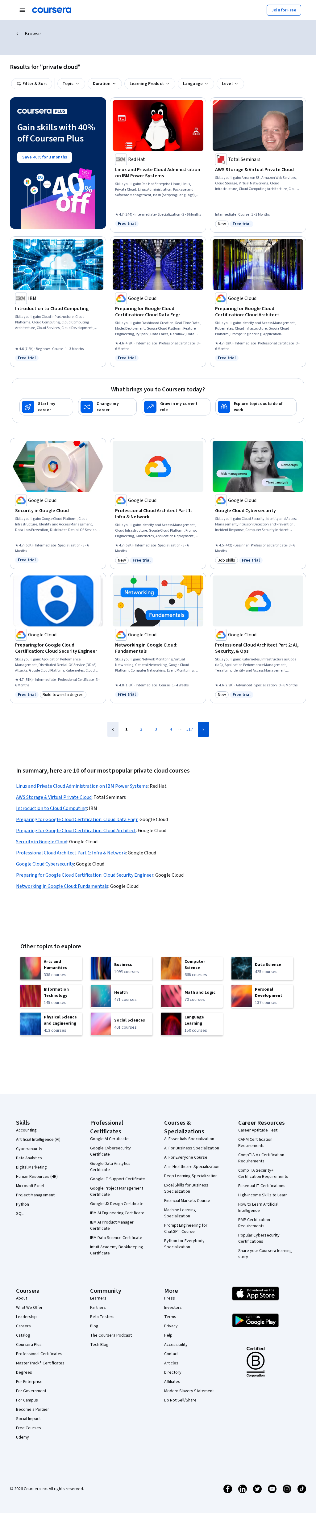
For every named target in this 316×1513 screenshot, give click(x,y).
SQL (19, 1214)
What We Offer (29, 1307)
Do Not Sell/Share (180, 1400)
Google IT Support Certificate (117, 1179)
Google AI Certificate (109, 1139)
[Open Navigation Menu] (22, 10)
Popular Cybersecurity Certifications (259, 1238)
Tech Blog (99, 1345)
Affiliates (172, 1382)
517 (189, 729)
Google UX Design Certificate (116, 1204)
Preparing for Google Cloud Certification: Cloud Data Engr (77, 819)
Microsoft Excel (30, 1186)
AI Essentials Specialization (189, 1139)
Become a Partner (32, 1409)
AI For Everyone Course (185, 1157)
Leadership (26, 1317)
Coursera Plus (29, 1345)
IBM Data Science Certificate (116, 1238)
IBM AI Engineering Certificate (117, 1213)
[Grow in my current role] (176, 406)
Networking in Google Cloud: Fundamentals (62, 886)
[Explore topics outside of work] (256, 406)
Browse (33, 33)
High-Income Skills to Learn (263, 1195)
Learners (98, 1298)
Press (169, 1298)
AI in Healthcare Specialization (191, 1167)
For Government (31, 1391)
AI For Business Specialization (191, 1148)
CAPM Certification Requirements (255, 1142)
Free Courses (28, 1428)
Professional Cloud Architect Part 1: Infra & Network (71, 852)
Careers (23, 1326)
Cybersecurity (29, 1149)
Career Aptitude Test (257, 1130)
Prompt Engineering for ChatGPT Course (185, 1228)
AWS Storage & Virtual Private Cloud (54, 797)
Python (22, 1204)
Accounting (26, 1130)
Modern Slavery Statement (189, 1391)
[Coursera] (51, 10)
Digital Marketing (31, 1167)
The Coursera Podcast (111, 1335)
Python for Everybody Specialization (184, 1244)
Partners (98, 1307)
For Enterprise (29, 1382)
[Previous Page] (112, 729)
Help (168, 1335)
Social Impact (28, 1419)
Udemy (22, 1437)
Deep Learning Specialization (191, 1176)
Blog (94, 1326)
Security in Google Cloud (41, 841)
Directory (172, 1372)
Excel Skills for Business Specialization (186, 1188)
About (21, 1298)
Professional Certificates (39, 1354)
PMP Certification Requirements (254, 1223)
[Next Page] (203, 729)
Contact (171, 1354)
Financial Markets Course (187, 1201)
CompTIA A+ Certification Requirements (261, 1158)
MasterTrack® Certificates (40, 1363)
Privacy (171, 1326)
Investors (173, 1307)
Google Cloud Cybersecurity (45, 864)
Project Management (35, 1195)
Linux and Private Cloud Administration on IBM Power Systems (82, 786)
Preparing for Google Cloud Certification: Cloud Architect (76, 830)
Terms (170, 1317)
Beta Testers (102, 1317)
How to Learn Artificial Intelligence (258, 1207)
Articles (171, 1363)
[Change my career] (107, 406)
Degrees (24, 1372)
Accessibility (176, 1345)
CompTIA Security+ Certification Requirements (263, 1173)
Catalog (23, 1335)
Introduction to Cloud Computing (51, 808)
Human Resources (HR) (37, 1177)
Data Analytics (29, 1158)
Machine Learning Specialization (180, 1213)
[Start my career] (46, 406)
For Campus (27, 1400)
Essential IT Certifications (261, 1186)
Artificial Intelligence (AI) (38, 1139)
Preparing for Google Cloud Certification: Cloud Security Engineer (84, 875)
